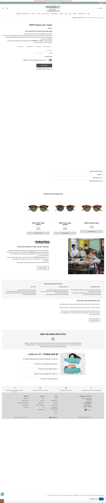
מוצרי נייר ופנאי (45, 14)
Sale (88, 14)
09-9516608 (89, 400)
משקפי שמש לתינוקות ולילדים (54, 408)
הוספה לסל (44, 65)
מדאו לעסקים (41, 403)
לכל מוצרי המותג (43, 268)
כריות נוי (55, 413)
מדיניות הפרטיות (93, 499)
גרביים (56, 398)
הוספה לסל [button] (91, 231)
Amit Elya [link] (82, 417)
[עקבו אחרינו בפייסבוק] (103, 3)
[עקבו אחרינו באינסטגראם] (100, 3)
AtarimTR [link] (90, 417)
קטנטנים (61, 14)
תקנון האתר (26, 398)
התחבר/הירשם (94, 320)
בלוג (43, 407)
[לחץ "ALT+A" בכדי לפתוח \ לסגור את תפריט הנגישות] (2, 501)
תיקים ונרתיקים (82, 14)
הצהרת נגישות (25, 405)
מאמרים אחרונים (40, 409)
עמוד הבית (102, 17)
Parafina (95, 17)
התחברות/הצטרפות (38, 1)
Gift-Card (19, 14)
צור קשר (26, 407)
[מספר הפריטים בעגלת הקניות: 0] (3, 8)
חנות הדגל (33, 14)
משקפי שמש (90, 17)
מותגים (38, 14)
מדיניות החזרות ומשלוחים (23, 403)
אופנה (69, 14)
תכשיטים (75, 14)
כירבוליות (55, 411)
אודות (43, 398)
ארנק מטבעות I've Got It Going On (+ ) (34, 60)
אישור (101, 499)
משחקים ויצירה (54, 14)
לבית (66, 14)
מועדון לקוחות (25, 14)
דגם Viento (85, 17)
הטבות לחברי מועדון (40, 405)
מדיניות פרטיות (25, 400)
